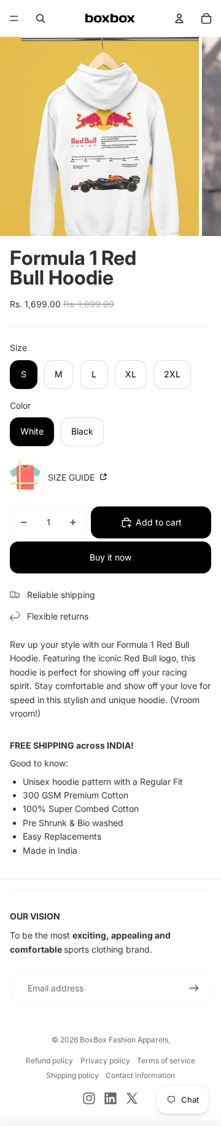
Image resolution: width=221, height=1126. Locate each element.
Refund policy (49, 1060)
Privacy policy (105, 1060)
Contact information (140, 1075)
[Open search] (40, 18)
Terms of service (166, 1060)
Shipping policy (72, 1075)
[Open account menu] (179, 18)
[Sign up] (194, 988)
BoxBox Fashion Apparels (124, 1039)
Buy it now (110, 557)
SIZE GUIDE (72, 477)
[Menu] (14, 18)
